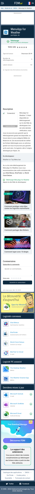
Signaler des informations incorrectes (16, 70)
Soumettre (8, 478)
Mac (2, 8)
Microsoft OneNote (17, 404)
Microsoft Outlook (16, 394)
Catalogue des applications (12, 472)
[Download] (31, 394)
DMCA (27, 472)
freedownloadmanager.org (20, 489)
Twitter (11, 484)
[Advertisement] (17, 18)
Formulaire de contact (22, 478)
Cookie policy (21, 475)
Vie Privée (10, 475)
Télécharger (14, 40)
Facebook (25, 484)
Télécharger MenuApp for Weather (17, 180)
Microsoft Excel (15, 413)
